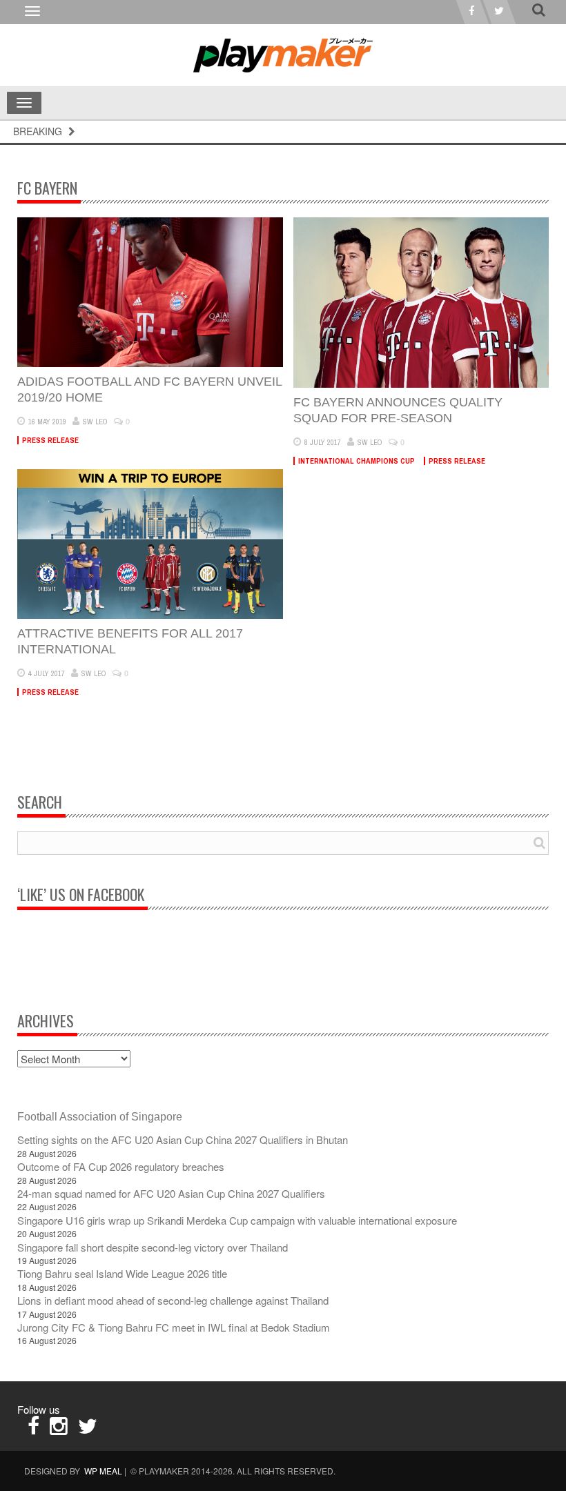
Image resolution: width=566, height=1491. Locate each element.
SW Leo (95, 421)
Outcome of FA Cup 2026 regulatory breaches (120, 1166)
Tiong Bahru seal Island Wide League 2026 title (122, 1273)
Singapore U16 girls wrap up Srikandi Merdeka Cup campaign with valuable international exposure (237, 1220)
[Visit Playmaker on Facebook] (33, 1429)
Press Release (50, 440)
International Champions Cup (356, 461)
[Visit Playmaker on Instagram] (59, 1429)
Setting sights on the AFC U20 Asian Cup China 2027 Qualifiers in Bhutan (182, 1139)
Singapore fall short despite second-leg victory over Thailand (152, 1247)
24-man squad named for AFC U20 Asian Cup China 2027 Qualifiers (171, 1193)
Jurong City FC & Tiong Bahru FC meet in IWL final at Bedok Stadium (173, 1327)
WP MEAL (103, 1471)
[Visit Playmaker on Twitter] (87, 1429)
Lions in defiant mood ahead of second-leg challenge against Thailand (173, 1300)
